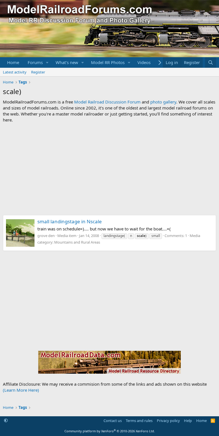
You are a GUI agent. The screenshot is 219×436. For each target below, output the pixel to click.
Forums (35, 62)
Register (38, 72)
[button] (47, 62)
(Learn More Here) (21, 390)
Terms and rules (139, 420)
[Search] (210, 62)
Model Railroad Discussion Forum (107, 102)
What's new (67, 62)
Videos (144, 62)
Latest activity (15, 72)
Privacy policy (168, 420)
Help (188, 420)
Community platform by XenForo (109, 431)
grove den (46, 235)
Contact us (113, 420)
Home (13, 62)
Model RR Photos (108, 62)
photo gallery (163, 102)
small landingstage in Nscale (69, 221)
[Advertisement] (109, 169)
